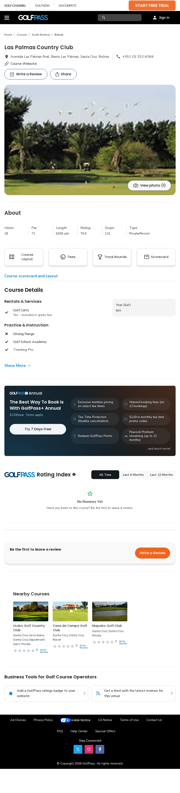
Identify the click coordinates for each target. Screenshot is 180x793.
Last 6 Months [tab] (133, 475)
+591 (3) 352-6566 (138, 56)
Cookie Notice (79, 720)
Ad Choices (18, 720)
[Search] (104, 17)
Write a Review (153, 552)
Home (8, 34)
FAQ (60, 731)
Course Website (24, 63)
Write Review (44, 651)
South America (41, 34)
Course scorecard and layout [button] (31, 276)
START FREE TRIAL (152, 5)
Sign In (164, 17)
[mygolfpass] (99, 749)
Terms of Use (129, 720)
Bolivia (59, 34)
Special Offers (105, 731)
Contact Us (154, 720)
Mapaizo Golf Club (107, 626)
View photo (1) (153, 185)
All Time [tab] (105, 475)
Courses (22, 34)
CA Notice (105, 720)
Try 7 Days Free (38, 429)
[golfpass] (78, 749)
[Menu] (7, 17)
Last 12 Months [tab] (161, 475)
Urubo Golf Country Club (29, 628)
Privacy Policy (43, 720)
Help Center (79, 731)
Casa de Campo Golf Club (70, 628)
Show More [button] (15, 365)
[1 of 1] (90, 140)
